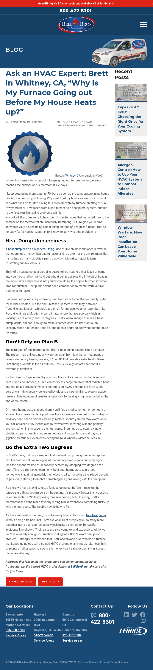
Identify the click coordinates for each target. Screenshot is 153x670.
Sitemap (123, 662)
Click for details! (103, 3)
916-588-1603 (15, 630)
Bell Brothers (79, 566)
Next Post (49, 581)
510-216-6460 (43, 635)
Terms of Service (88, 662)
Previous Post (22, 581)
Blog (14, 49)
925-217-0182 (71, 635)
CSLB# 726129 (67, 662)
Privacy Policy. (109, 662)
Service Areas (16, 635)
